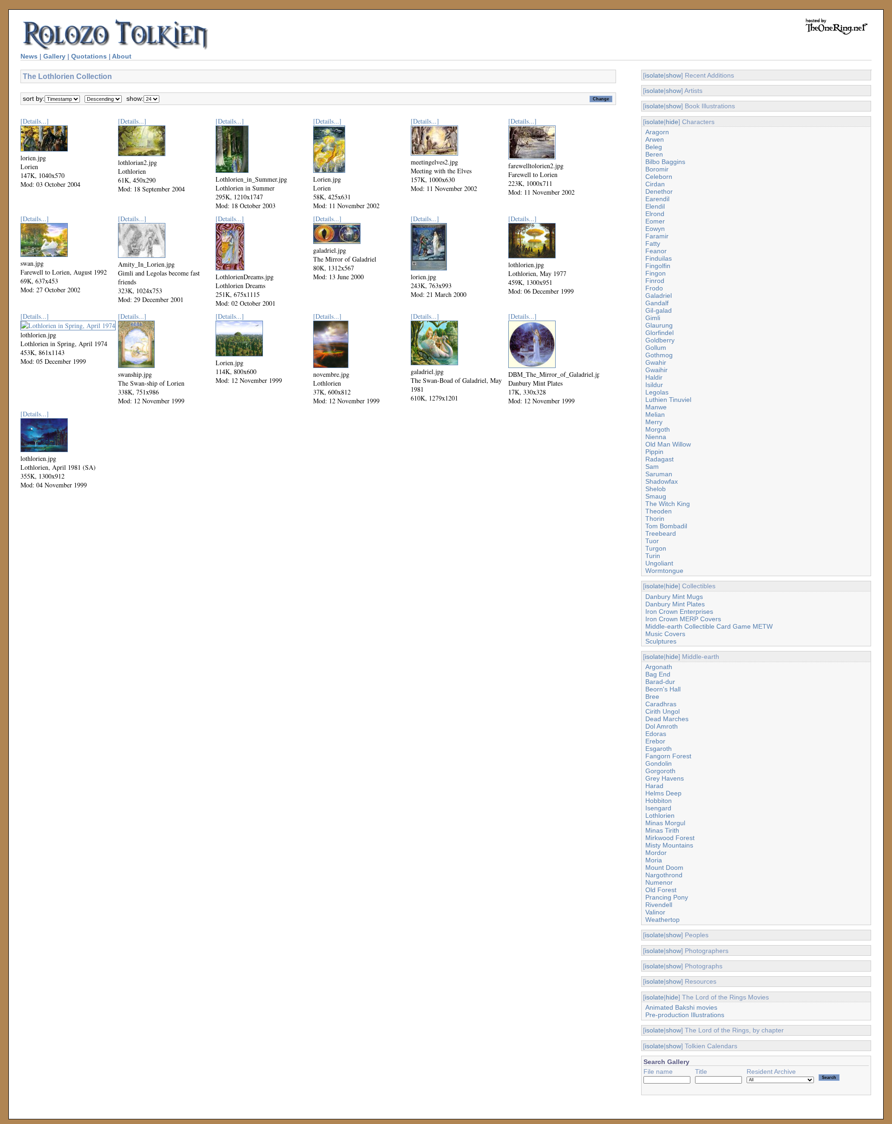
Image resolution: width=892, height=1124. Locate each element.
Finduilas (658, 258)
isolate (654, 75)
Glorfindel (659, 332)
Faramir (657, 236)
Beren (654, 154)
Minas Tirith (662, 830)
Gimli (652, 318)
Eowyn (655, 228)
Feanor (656, 251)
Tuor (652, 541)
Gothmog (659, 355)
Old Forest (660, 890)
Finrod (654, 280)
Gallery (54, 56)
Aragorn (657, 132)
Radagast (659, 459)
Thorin (654, 518)
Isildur (654, 384)
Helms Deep (663, 793)
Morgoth (657, 429)
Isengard (658, 808)
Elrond (654, 213)
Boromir (657, 169)
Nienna (655, 436)
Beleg (653, 147)
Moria (653, 860)
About (121, 56)
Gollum (655, 347)
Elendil (655, 206)
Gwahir (655, 362)
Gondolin (658, 763)
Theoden (658, 511)
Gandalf (657, 303)
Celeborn (658, 176)
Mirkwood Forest (670, 837)
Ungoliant (659, 563)
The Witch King (667, 503)
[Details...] (34, 121)
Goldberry (660, 340)
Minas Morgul (665, 823)
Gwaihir (656, 370)
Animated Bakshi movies (681, 1007)
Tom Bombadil (666, 526)
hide (672, 121)
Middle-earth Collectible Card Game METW (709, 626)
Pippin (654, 451)
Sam (652, 466)
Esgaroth (658, 748)
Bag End (657, 674)
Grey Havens (664, 778)
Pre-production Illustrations (684, 1015)
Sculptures (660, 641)
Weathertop (662, 919)
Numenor (659, 882)
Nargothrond (663, 875)
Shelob (655, 489)
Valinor (655, 912)
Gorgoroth (660, 771)
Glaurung (659, 325)
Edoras (655, 733)
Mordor (656, 852)
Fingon (655, 273)
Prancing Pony (666, 897)
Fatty (652, 243)
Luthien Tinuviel (668, 399)
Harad (654, 785)
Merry (653, 422)
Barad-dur (660, 681)
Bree (652, 696)
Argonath (658, 666)
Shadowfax (661, 481)
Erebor (655, 741)
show (673, 75)
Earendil (657, 199)
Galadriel (658, 295)
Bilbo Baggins (665, 161)
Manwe (656, 407)
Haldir (653, 377)
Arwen (654, 139)
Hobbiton (658, 800)
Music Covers (665, 634)
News (29, 56)
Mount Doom (664, 867)
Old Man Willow (668, 444)
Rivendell (658, 904)
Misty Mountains (669, 845)
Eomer (655, 221)
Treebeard (660, 533)
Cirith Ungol (662, 711)
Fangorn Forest (668, 756)
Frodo (654, 288)
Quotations (89, 56)
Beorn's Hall (663, 689)
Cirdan (655, 184)
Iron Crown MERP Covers (683, 619)
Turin (652, 555)
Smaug (655, 496)
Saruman (658, 474)
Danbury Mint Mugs (674, 596)
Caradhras (660, 704)
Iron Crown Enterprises (679, 611)
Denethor (659, 191)
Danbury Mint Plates (675, 604)
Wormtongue (664, 570)
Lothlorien (660, 815)
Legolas (657, 392)
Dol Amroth (661, 726)
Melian (655, 414)
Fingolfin (657, 265)
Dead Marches (667, 719)
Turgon (655, 548)
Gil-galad (658, 310)
